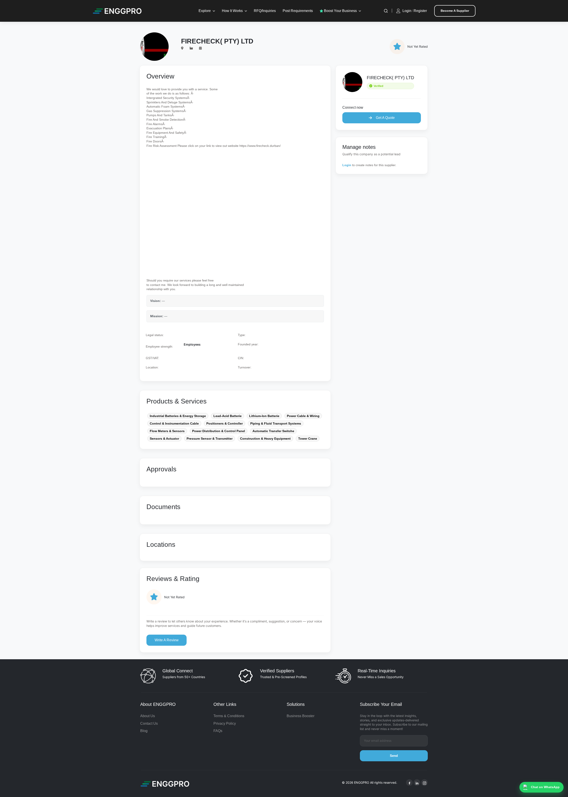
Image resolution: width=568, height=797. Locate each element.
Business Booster (300, 716)
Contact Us (149, 723)
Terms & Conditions (228, 716)
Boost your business (340, 11)
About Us (147, 716)
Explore (205, 11)
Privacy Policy (224, 723)
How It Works (232, 11)
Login (406, 11)
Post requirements (298, 11)
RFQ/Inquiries (265, 11)
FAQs (217, 731)
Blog (144, 731)
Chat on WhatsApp (545, 787)
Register (420, 11)
